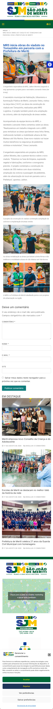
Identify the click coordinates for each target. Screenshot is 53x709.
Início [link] (5, 30)
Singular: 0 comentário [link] (35, 446)
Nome (5, 344)
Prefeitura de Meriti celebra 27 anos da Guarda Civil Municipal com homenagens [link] (26, 543)
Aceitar (26, 679)
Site (4, 367)
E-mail (6, 355)
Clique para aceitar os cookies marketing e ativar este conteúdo (26, 596)
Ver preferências (26, 693)
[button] (49, 655)
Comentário (8, 322)
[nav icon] (3, 24)
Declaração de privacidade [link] (26, 706)
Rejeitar (26, 686)
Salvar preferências (26, 700)
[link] (50, 64)
